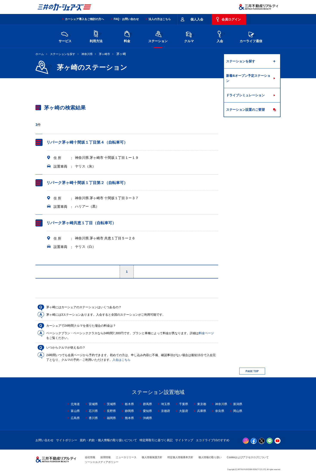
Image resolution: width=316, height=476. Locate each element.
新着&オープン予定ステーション (248, 78)
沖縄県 (147, 418)
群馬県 (147, 404)
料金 (127, 41)
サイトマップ (184, 440)
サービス (65, 41)
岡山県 (237, 411)
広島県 (75, 418)
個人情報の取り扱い (210, 457)
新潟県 (237, 404)
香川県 (93, 418)
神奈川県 (87, 54)
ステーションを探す (62, 54)
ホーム (39, 54)
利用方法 (96, 41)
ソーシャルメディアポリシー (101, 462)
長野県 (111, 411)
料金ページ (206, 333)
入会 (220, 41)
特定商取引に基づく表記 (156, 440)
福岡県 (111, 418)
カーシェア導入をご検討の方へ (84, 19)
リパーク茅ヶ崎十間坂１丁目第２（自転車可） (87, 183)
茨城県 (111, 404)
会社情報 (90, 457)
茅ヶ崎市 (104, 54)
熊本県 (129, 418)
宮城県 (93, 404)
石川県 (93, 411)
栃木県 (129, 404)
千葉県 (183, 404)
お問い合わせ (44, 440)
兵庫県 (201, 411)
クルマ (189, 41)
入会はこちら (121, 359)
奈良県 (219, 411)
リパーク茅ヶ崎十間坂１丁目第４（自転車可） (87, 142)
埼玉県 (165, 404)
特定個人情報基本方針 (180, 457)
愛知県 (147, 411)
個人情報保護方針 (152, 457)
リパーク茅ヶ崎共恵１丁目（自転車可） (81, 223)
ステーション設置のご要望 (245, 109)
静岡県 (129, 411)
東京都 (201, 404)
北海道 (75, 404)
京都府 (165, 411)
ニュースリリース (126, 457)
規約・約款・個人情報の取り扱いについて (108, 440)
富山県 (75, 411)
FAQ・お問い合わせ (126, 19)
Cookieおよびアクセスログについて (248, 457)
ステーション (158, 41)
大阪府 (183, 411)
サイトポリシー (66, 440)
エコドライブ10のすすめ (212, 440)
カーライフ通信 (251, 41)
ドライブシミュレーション (245, 95)
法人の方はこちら (160, 19)
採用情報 (105, 457)
